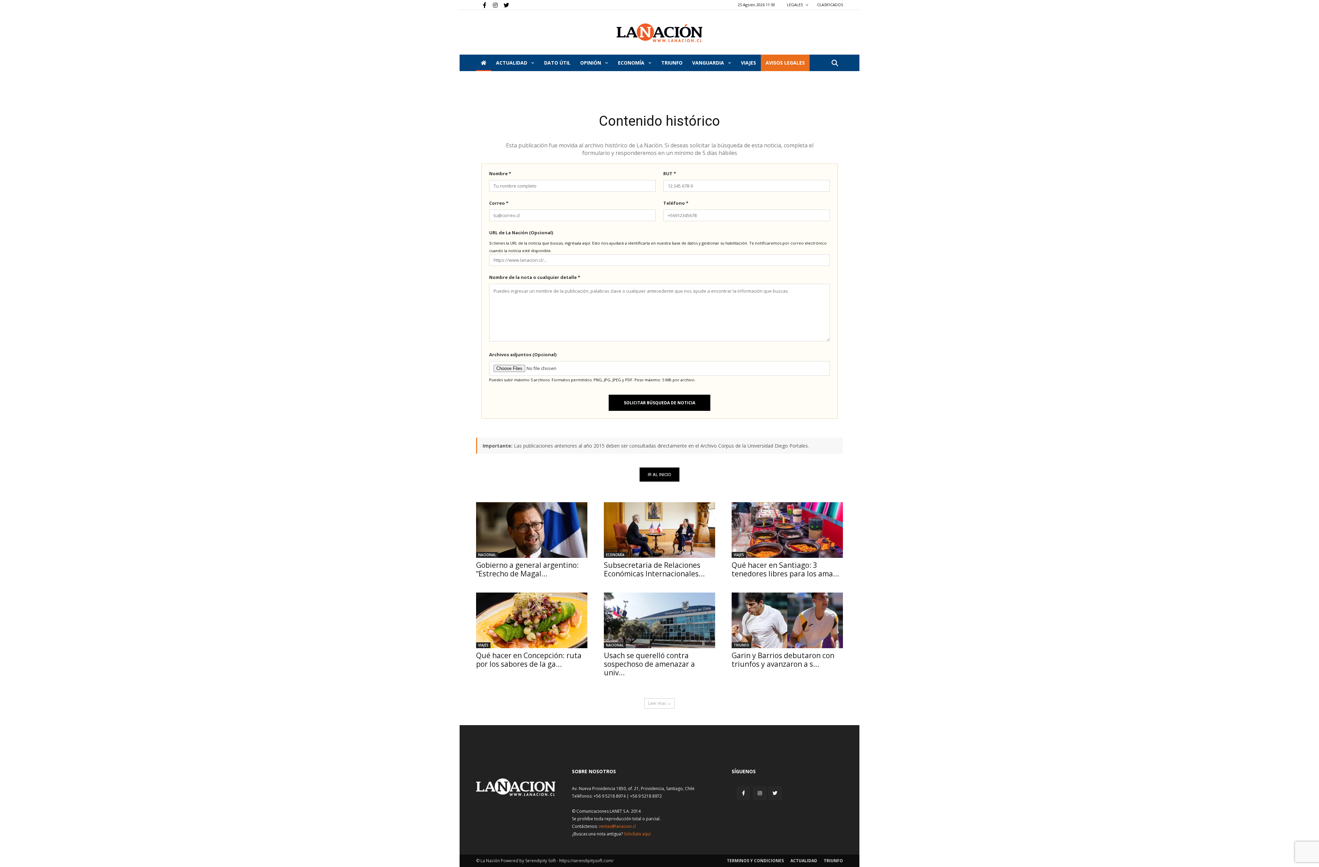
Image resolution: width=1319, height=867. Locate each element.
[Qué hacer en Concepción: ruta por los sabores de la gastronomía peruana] (531, 620)
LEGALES (795, 4)
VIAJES (748, 62)
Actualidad (512, 62)
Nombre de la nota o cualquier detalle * (534, 277)
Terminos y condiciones (755, 861)
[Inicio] (483, 63)
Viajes (739, 554)
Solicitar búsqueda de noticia (659, 403)
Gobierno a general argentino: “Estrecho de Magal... (527, 569)
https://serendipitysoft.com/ (586, 861)
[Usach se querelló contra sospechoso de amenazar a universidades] (659, 620)
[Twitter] (504, 5)
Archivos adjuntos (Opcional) (522, 354)
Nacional (487, 554)
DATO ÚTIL (557, 62)
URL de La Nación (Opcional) (521, 232)
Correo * (498, 203)
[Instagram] (492, 5)
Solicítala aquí (637, 834)
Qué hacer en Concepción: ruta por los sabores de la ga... (529, 660)
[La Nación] (659, 32)
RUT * (669, 173)
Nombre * (500, 173)
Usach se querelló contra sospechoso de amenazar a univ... (649, 664)
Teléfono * (675, 203)
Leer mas (657, 703)
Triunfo (672, 62)
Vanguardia (708, 62)
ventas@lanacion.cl (617, 826)
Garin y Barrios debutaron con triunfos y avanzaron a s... (783, 660)
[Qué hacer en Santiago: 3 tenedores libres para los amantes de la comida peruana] (787, 530)
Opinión (591, 62)
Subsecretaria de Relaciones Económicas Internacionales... (654, 569)
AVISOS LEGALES (785, 62)
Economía (632, 62)
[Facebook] (481, 5)
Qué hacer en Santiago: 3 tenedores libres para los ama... (785, 569)
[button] (834, 63)
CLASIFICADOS (830, 4)
